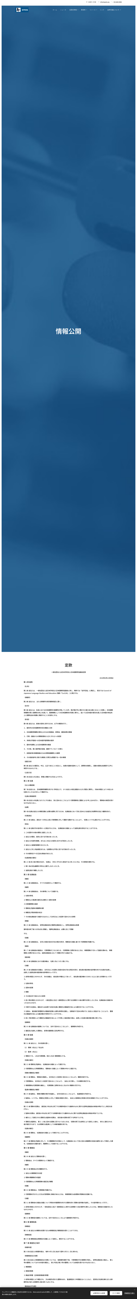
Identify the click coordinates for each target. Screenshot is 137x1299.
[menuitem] (55, 9)
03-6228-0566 (118, 2)
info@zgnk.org (104, 2)
